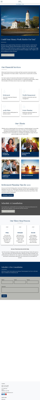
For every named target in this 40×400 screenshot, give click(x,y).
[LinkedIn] (4, 394)
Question (4, 286)
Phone (28, 279)
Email (15, 279)
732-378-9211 (6, 386)
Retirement (3, 399)
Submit (4, 296)
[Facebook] (2, 394)
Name (3, 279)
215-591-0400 (6, 385)
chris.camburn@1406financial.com (7, 392)
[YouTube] (6, 394)
